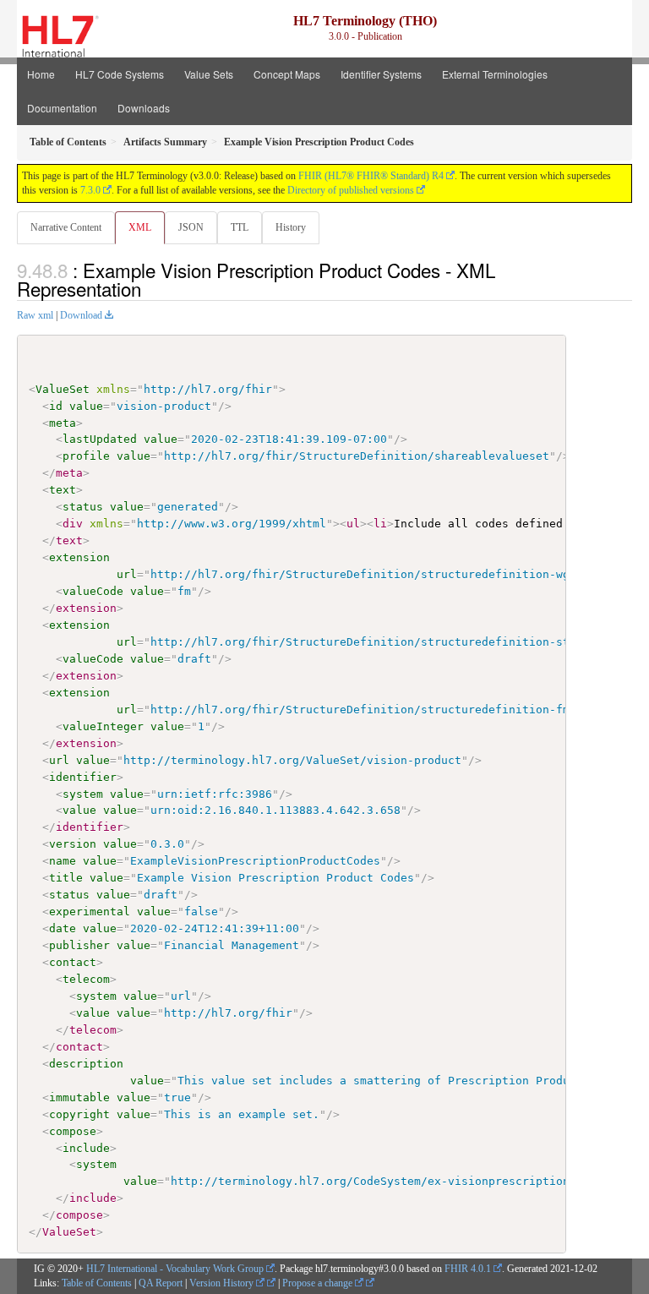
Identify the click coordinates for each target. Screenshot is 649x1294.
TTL (239, 227)
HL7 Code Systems (119, 74)
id (56, 406)
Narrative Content (65, 227)
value (86, 406)
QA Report (161, 1283)
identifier (83, 777)
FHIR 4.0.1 (467, 1269)
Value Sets (208, 74)
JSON (191, 227)
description (86, 1063)
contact (72, 962)
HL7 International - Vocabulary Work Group (175, 1269)
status (83, 506)
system (83, 794)
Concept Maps (287, 74)
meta (62, 423)
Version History (222, 1283)
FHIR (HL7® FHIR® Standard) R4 (371, 176)
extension (79, 557)
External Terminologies (495, 74)
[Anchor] (150, 288)
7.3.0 (90, 190)
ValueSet (62, 389)
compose (72, 1131)
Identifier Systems (381, 74)
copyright (79, 1114)
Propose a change (318, 1283)
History (290, 227)
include (86, 1148)
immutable (79, 1097)
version (72, 844)
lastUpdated (100, 439)
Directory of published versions (350, 190)
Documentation (62, 108)
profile (86, 456)
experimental (89, 911)
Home (41, 74)
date (62, 928)
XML (139, 227)
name (62, 860)
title (66, 877)
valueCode (93, 591)
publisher (79, 945)
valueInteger (103, 726)
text (62, 489)
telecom (86, 979)
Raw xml (35, 315)
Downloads (143, 108)
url (127, 574)
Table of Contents (97, 1283)
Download (81, 315)
